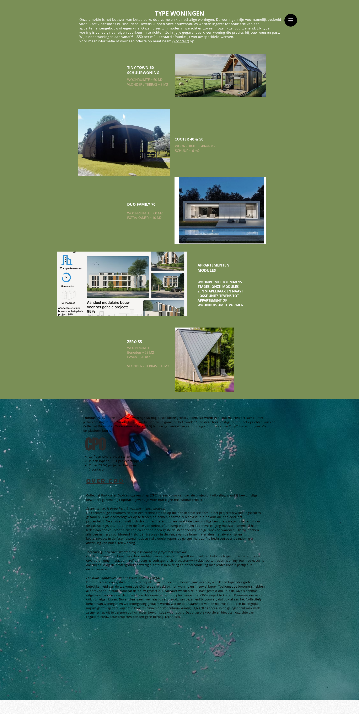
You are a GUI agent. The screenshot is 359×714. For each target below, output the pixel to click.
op (192, 41)
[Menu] (290, 20)
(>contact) (180, 41)
